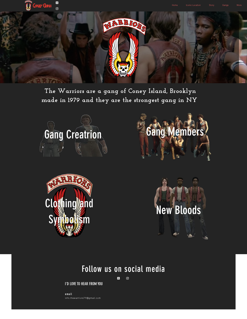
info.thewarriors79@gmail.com (83, 298)
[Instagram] (57, 8)
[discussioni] (57, 2)
